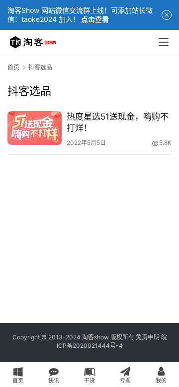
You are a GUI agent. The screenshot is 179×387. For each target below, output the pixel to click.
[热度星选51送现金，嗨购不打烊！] (34, 128)
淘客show (95, 337)
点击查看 (95, 19)
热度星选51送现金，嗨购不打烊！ (118, 122)
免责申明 (148, 337)
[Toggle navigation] (163, 42)
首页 (13, 67)
